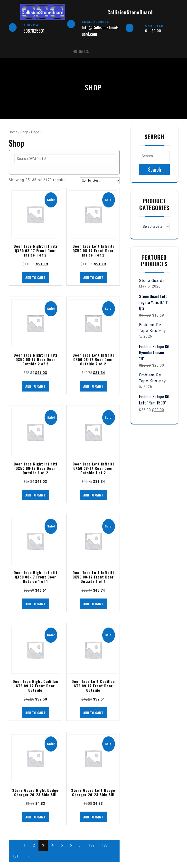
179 (91, 845)
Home (13, 132)
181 (16, 856)
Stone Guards (152, 280)
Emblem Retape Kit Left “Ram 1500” (154, 399)
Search (154, 169)
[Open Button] (13, 51)
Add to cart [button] (35, 277)
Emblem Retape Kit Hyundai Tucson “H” (154, 352)
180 (105, 845)
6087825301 (34, 31)
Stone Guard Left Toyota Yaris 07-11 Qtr (154, 302)
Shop (24, 132)
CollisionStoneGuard (130, 12)
